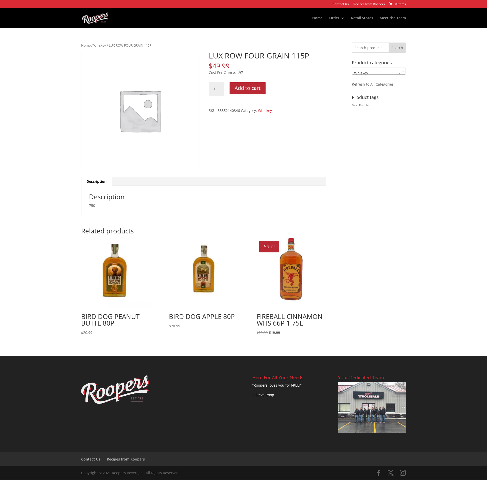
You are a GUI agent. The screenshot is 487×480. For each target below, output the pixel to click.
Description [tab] (96, 181)
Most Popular (361, 105)
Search (397, 47)
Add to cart (247, 88)
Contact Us (341, 4)
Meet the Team (393, 18)
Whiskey (99, 45)
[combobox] (379, 71)
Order (334, 18)
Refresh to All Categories (373, 84)
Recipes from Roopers (369, 4)
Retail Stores (362, 18)
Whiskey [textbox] (377, 73)
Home (317, 18)
